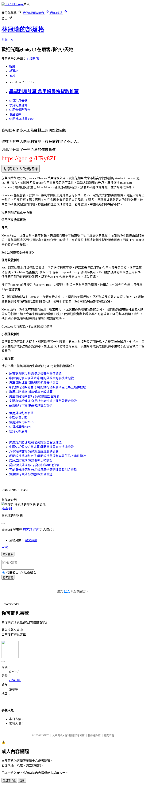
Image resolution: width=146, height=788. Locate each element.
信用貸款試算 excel (21, 119)
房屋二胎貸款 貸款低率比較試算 (30, 391)
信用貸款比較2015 (21, 422)
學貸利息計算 (18, 105)
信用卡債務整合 (19, 109)
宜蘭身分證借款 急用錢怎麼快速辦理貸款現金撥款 (43, 401)
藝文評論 (31, 540)
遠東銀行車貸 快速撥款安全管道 (30, 405)
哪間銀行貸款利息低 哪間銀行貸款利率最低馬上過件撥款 (47, 387)
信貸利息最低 (18, 100)
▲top (5, 546)
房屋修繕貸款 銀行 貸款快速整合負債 (34, 396)
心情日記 (33, 58)
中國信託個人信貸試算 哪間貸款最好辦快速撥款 (41, 378)
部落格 (13, 70)
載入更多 (8, 554)
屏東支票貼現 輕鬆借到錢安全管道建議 (35, 373)
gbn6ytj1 (7, 508)
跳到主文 (8, 40)
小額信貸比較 (18, 417)
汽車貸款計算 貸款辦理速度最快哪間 (34, 382)
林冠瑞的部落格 (23, 29)
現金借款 (15, 114)
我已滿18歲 (9, 780)
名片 (12, 75)
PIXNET (44, 735)
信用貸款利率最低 (21, 413)
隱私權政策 (94, 735)
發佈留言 (8, 577)
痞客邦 (27, 529)
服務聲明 (109, 735)
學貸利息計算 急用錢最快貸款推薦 (44, 91)
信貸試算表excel (20, 426)
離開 (21, 780)
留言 (36, 529)
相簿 (12, 66)
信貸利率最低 (18, 431)
